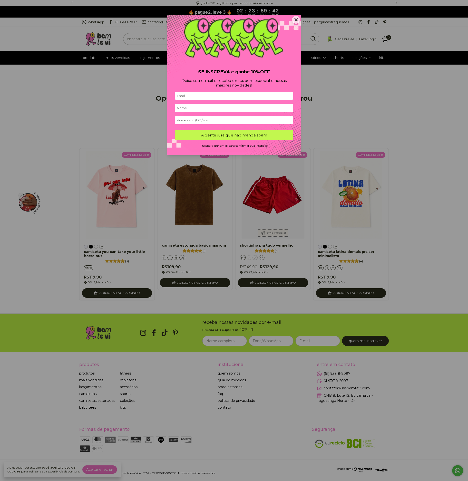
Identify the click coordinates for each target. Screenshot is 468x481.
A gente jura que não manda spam (234, 135)
